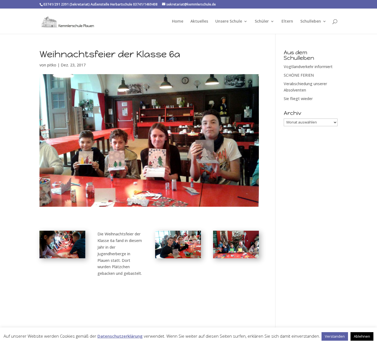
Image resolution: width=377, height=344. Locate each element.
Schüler (262, 21)
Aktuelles (199, 21)
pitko (51, 65)
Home (177, 21)
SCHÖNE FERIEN (299, 75)
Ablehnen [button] (362, 336)
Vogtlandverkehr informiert (308, 66)
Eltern (287, 21)
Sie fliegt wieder (298, 98)
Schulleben (310, 21)
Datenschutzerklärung (120, 336)
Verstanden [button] (335, 336)
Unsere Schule (228, 21)
